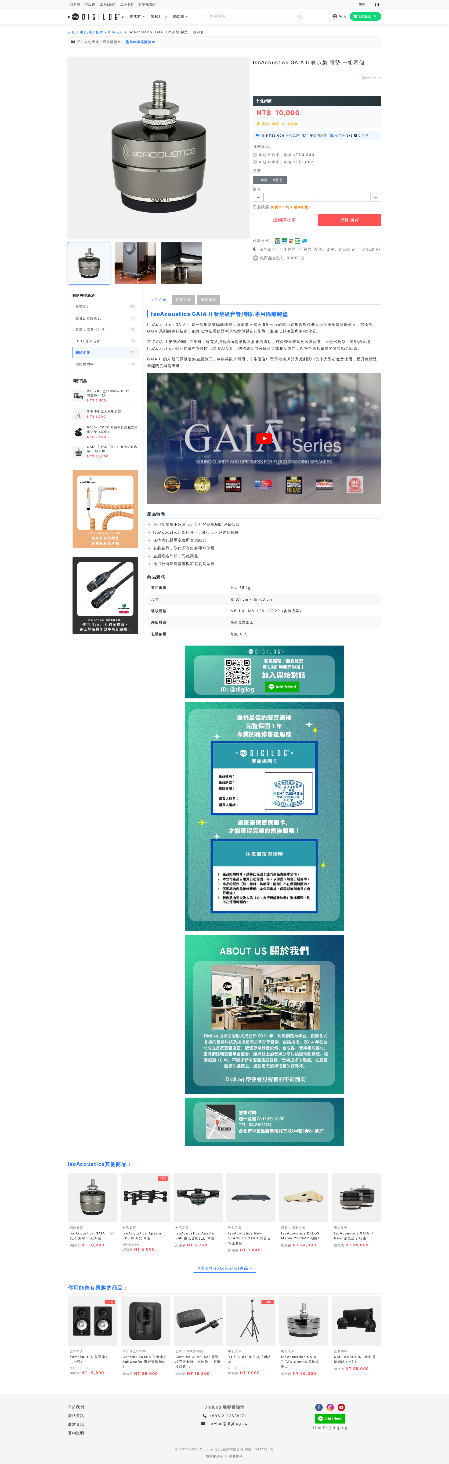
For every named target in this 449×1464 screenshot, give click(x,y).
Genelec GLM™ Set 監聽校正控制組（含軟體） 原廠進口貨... (198, 1362)
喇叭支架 (115, 32)
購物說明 (76, 1433)
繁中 (362, 4)
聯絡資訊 (76, 1415)
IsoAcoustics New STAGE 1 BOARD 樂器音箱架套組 (249, 1238)
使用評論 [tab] (184, 299)
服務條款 (236, 1456)
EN (376, 4)
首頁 (71, 32)
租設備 (90, 4)
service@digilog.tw (227, 1423)
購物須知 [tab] (209, 299)
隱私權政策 (214, 1456)
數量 (257, 189)
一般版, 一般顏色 (270, 180)
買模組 (157, 16)
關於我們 (76, 1407)
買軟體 (179, 16)
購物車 (367, 16)
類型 (257, 170)
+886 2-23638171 (226, 1415)
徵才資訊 (76, 1424)
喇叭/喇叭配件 (91, 32)
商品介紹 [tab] (159, 299)
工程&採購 (108, 4)
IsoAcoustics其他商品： (100, 1164)
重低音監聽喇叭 (134, 1351)
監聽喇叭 (76, 1351)
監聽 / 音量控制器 (189, 1351)
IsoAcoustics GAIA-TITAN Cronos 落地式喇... (300, 1362)
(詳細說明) (370, 249)
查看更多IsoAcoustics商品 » (224, 1268)
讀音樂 (75, 4)
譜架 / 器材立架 (293, 1227)
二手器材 (127, 4)
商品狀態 (261, 206)
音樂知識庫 (147, 4)
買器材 (136, 16)
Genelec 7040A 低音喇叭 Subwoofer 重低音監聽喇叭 (145, 1362)
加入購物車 (92, 1217)
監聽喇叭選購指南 (140, 42)
